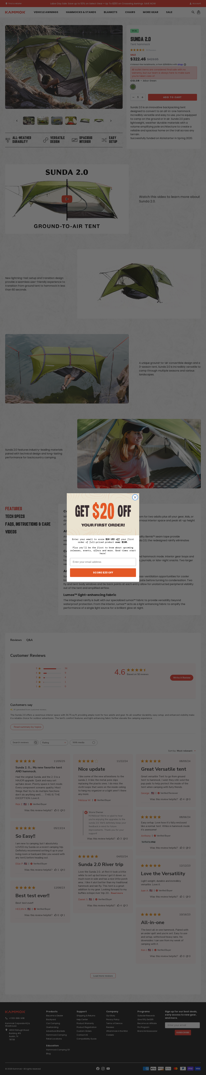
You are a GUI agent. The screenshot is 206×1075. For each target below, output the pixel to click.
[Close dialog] (135, 497)
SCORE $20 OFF (103, 572)
